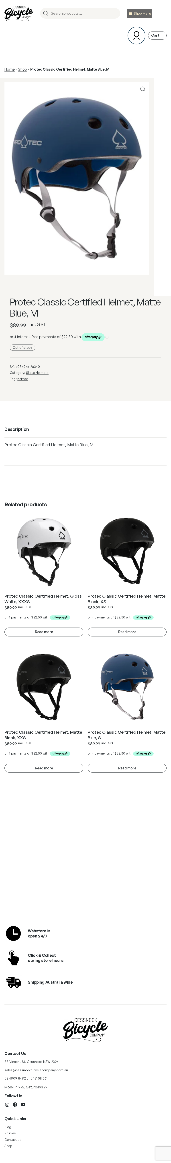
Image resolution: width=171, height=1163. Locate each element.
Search (115, 13)
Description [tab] (16, 429)
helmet (22, 379)
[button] (142, 13)
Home (9, 69)
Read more (44, 632)
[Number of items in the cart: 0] (157, 35)
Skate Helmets (37, 372)
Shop (22, 69)
